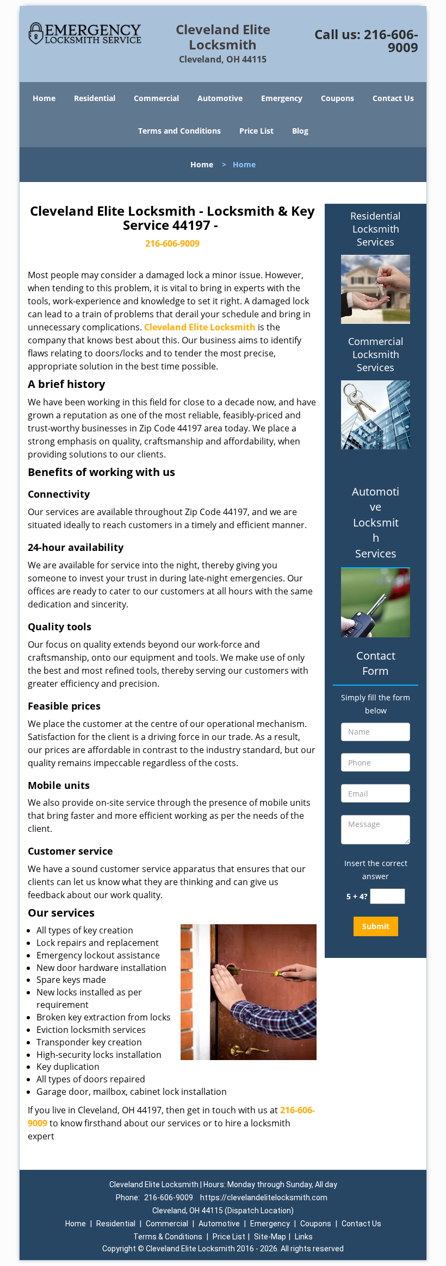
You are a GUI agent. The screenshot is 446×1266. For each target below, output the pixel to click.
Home (44, 98)
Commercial (156, 98)
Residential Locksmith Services (375, 228)
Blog (300, 131)
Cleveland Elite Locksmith (200, 327)
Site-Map (270, 1236)
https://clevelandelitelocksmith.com (263, 1197)
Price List (256, 131)
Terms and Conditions (179, 131)
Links (304, 1236)
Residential (94, 98)
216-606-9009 (391, 40)
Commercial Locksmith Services (376, 354)
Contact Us (393, 98)
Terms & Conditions (167, 1236)
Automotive (220, 98)
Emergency (281, 98)
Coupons (337, 98)
